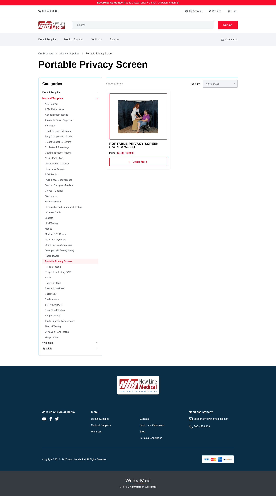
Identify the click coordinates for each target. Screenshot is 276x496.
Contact (144, 418)
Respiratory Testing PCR (58, 272)
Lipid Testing (51, 223)
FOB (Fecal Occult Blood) (58, 179)
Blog (142, 431)
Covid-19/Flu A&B (54, 158)
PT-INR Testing (53, 266)
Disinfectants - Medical (57, 163)
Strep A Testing (52, 315)
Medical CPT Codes (55, 234)
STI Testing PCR (53, 304)
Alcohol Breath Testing (56, 114)
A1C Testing (51, 103)
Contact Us (231, 39)
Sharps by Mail (53, 283)
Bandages (50, 125)
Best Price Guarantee (152, 425)
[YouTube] (44, 419)
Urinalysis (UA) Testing (57, 331)
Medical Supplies (74, 39)
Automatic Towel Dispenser (59, 120)
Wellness (97, 39)
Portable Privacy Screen (58, 261)
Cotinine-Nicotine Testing (58, 152)
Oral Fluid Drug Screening (58, 245)
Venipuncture (51, 337)
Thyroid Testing (53, 326)
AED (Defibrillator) (54, 109)
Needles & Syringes (55, 239)
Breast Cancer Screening (58, 141)
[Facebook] (50, 419)
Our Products (45, 53)
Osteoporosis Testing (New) (59, 250)
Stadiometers (52, 299)
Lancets (49, 217)
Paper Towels (52, 255)
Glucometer (51, 196)
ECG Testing (51, 174)
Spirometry (50, 293)
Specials (115, 39)
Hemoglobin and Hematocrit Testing (63, 207)
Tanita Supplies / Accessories (60, 321)
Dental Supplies (47, 39)
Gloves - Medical (54, 190)
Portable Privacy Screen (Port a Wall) (134, 145)
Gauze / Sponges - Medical (59, 185)
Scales (48, 277)
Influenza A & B (53, 212)
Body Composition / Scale (58, 136)
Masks (48, 228)
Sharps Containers (54, 288)
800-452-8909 (50, 11)
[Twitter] (57, 419)
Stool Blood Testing (55, 310)
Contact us (155, 2)
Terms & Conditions (151, 438)
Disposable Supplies (55, 169)
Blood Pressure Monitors (58, 131)
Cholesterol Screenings (57, 147)
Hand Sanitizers (53, 201)
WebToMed (151, 486)
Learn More (140, 161)
